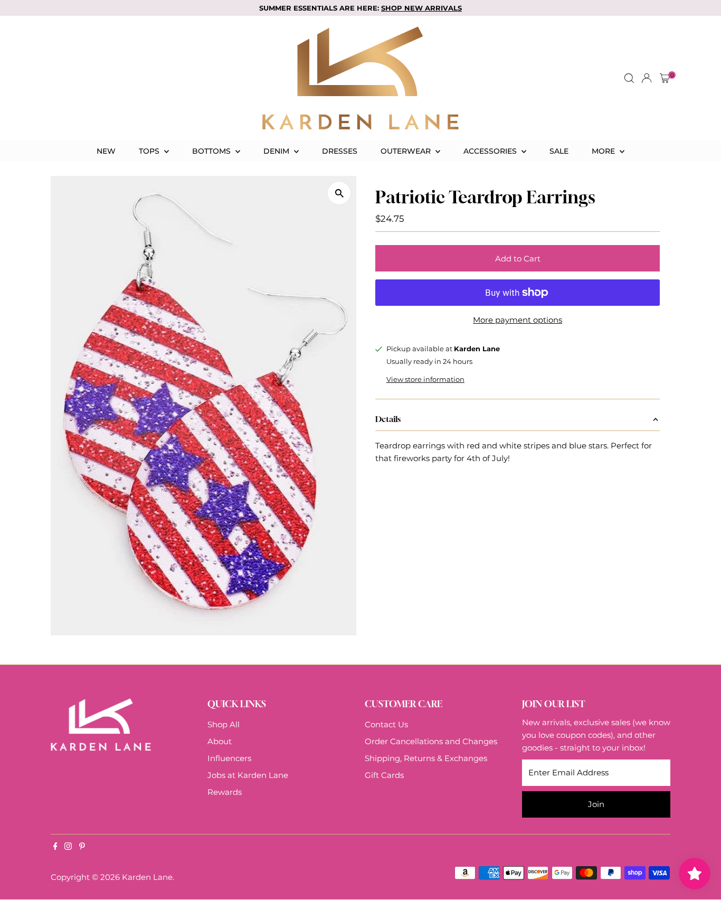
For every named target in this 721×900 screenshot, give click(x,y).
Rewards (224, 792)
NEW (106, 151)
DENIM (277, 151)
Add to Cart (517, 259)
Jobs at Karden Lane (247, 775)
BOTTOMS (212, 151)
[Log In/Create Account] (646, 78)
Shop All (223, 724)
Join (596, 804)
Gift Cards (384, 775)
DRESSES (339, 151)
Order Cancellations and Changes (431, 741)
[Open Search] (629, 78)
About (219, 741)
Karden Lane (147, 877)
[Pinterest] (82, 847)
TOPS (150, 151)
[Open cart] (664, 78)
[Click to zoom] (339, 193)
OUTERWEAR (407, 151)
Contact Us (386, 724)
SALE (558, 151)
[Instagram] (68, 847)
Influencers (229, 758)
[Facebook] (55, 847)
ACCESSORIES (491, 151)
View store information (425, 379)
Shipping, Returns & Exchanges (426, 758)
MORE (604, 151)
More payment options (517, 320)
